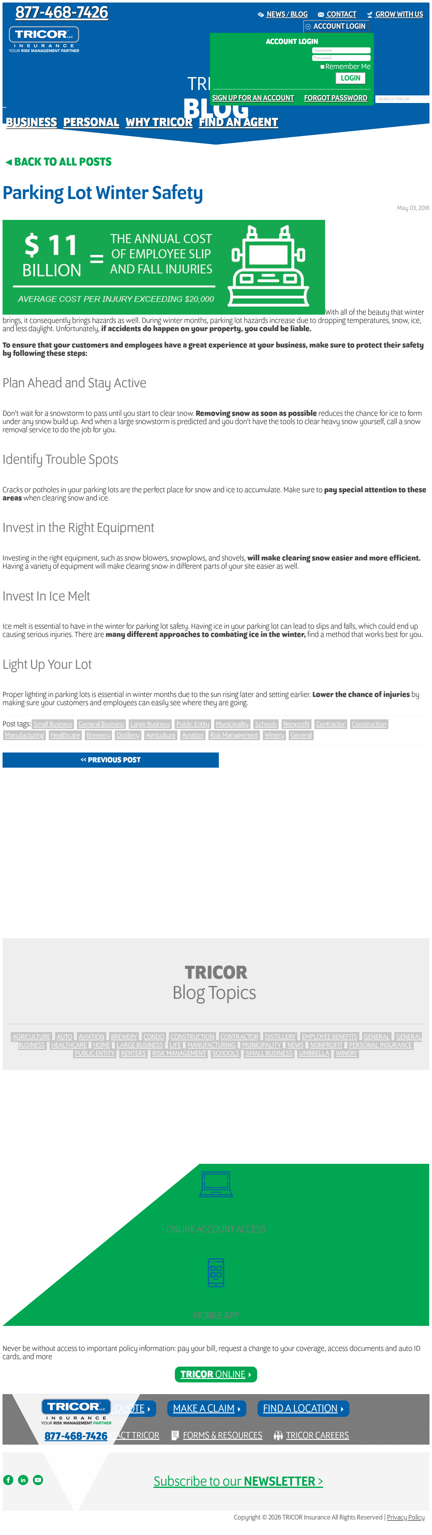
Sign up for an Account (253, 98)
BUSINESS (31, 122)
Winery (274, 735)
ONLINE (213, 1374)
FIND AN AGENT (238, 122)
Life (175, 1045)
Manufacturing (24, 735)
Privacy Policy (406, 1517)
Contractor (330, 724)
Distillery (128, 735)
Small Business (53, 724)
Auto (64, 1037)
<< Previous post (111, 760)
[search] (377, 103)
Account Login (339, 26)
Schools (266, 724)
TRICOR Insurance (44, 39)
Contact (341, 14)
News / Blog (287, 14)
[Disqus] (216, 853)
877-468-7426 (61, 13)
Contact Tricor (127, 1436)
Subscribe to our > (238, 1482)
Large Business (150, 724)
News (295, 1045)
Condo (154, 1037)
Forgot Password (335, 98)
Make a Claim (204, 1408)
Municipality (232, 724)
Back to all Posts (63, 162)
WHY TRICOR (159, 122)
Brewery (98, 735)
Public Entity (192, 724)
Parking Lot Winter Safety (103, 194)
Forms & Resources (222, 1436)
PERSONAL (91, 122)
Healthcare (65, 735)
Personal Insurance (380, 1045)
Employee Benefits (329, 1037)
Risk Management (234, 735)
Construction (369, 724)
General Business (101, 724)
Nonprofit (296, 724)
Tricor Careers (317, 1436)
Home (101, 1045)
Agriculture (161, 735)
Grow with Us (398, 14)
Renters (133, 1053)
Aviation (193, 735)
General (301, 735)
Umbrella (314, 1053)
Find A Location (300, 1408)
